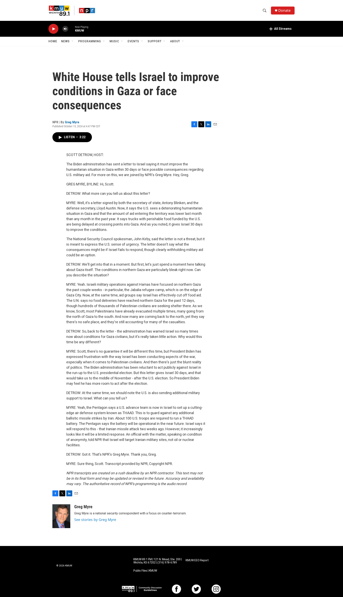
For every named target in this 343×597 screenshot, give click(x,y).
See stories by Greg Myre (95, 519)
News (65, 41)
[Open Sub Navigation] (72, 41)
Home (52, 41)
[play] (53, 29)
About (175, 41)
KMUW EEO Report (197, 560)
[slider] (71, 29)
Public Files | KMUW (145, 570)
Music (114, 41)
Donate (284, 10)
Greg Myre (72, 122)
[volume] (65, 28)
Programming (89, 41)
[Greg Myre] (61, 516)
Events (133, 41)
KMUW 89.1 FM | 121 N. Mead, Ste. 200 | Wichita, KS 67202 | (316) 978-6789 (157, 561)
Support (155, 41)
